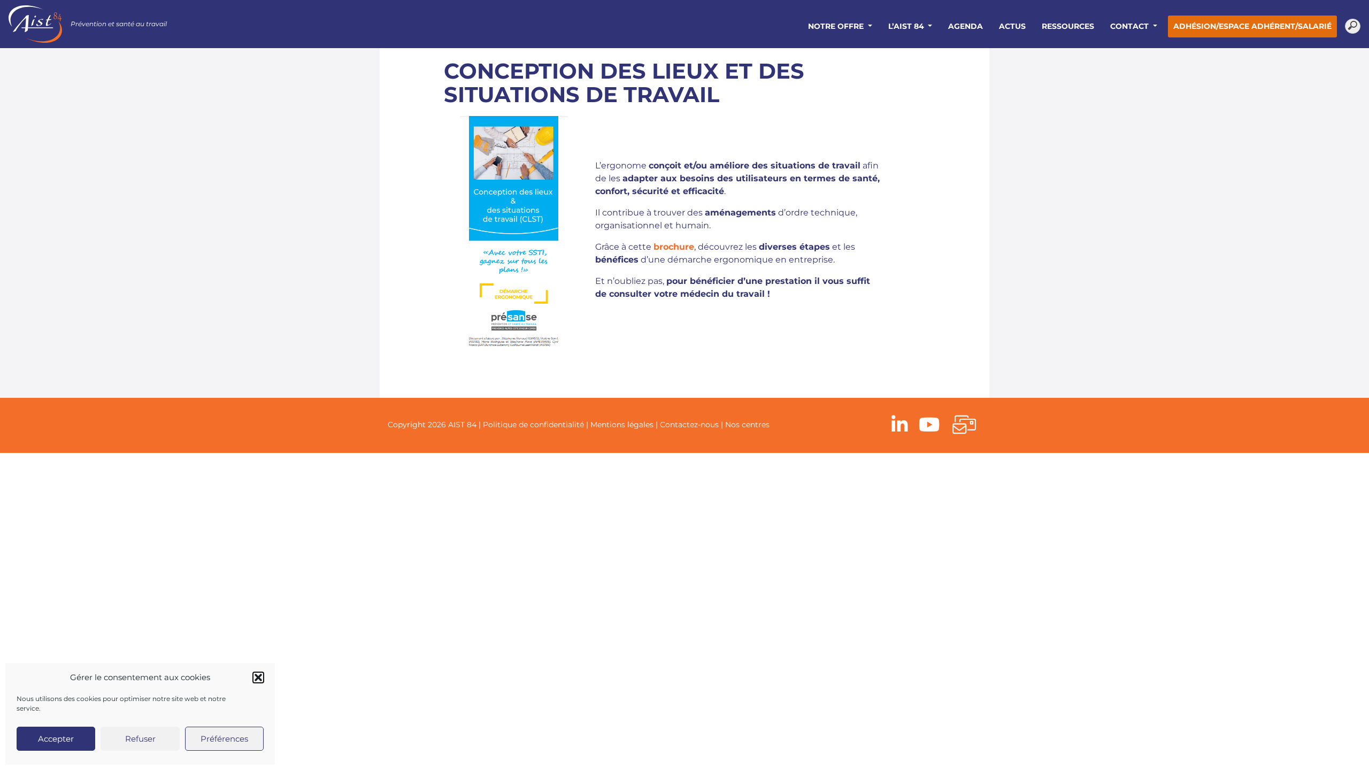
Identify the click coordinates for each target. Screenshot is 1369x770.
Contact (1130, 26)
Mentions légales (621, 424)
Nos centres (747, 424)
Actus (1012, 26)
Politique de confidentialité (533, 424)
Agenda (965, 26)
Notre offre (837, 26)
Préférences (224, 739)
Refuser (140, 739)
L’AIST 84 (907, 26)
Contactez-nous (689, 424)
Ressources (1068, 26)
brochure (673, 247)
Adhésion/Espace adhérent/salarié (1252, 26)
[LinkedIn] (899, 425)
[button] (258, 677)
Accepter (56, 739)
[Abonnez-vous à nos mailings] (964, 425)
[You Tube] (929, 425)
